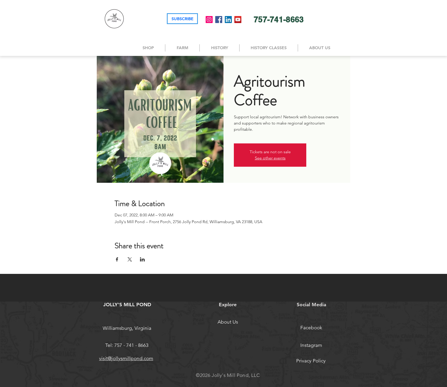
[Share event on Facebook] (117, 259)
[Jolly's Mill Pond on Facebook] (218, 19)
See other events (270, 158)
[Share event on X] (129, 259)
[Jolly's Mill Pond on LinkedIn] (228, 19)
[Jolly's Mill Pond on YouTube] (237, 19)
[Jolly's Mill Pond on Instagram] (209, 19)
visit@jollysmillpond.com (126, 358)
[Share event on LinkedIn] (142, 259)
